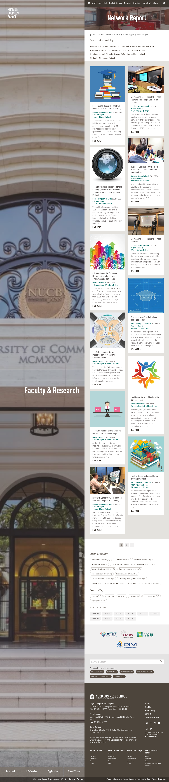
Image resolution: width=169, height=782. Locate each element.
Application (53, 771)
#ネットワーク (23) (98, 601)
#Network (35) (135, 596)
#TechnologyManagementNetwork (102, 58)
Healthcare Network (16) (142, 560)
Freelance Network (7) (145, 564)
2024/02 (119, 613)
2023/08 (95, 618)
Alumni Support (128, 35)
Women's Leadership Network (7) (103, 569)
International (147, 3)
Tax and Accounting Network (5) (102, 579)
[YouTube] (74, 779)
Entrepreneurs (117, 779)
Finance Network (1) (98, 583)
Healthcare (147, 779)
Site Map (148, 707)
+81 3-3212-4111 (100, 722)
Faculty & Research (115, 3)
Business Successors (129, 779)
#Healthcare (143, 50)
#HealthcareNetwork (97, 54)
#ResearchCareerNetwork (135, 54)
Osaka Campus (95, 727)
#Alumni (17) (96, 596)
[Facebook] (66, 779)
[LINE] (70, 779)
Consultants (162, 779)
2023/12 (142, 613)
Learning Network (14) (99, 564)
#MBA (123, 54)
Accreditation (93, 758)
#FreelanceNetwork (130, 50)
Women (154, 779)
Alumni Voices (74, 771)
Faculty (92, 763)
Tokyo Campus (95, 714)
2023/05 (119, 618)
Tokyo (34, 779)
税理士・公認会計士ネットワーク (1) (146, 583)
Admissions (136, 3)
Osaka (39, 779)
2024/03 (107, 613)
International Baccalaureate (153, 763)
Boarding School (131, 758)
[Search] (161, 661)
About (94, 3)
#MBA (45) (121, 596)
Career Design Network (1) (119, 583)
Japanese (56, 779)
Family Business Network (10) (122, 564)
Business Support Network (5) (126, 574)
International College (134, 750)
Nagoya (44, 779)
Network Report (142, 35)
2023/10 (154, 613)
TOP (93, 35)
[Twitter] (62, 779)
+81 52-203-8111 (100, 709)
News (91, 761)
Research (117, 35)
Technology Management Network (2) (132, 579)
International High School (151, 751)
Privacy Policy (150, 710)
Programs (127, 3)
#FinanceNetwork (115, 50)
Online (50, 779)
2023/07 (107, 618)
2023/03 (130, 618)
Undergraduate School (116, 750)
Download (10, 771)
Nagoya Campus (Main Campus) (102, 704)
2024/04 (95, 613)
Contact (148, 714)
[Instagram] (78, 779)
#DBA (152, 46)
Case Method (102, 3)
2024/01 (130, 613)
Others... (156, 3)
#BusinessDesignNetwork (99, 46)
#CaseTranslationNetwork (139, 46)
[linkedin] (82, 779)
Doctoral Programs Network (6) (130, 569)
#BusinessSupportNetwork (119, 46)
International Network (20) (100, 560)
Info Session (31, 771)
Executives (140, 779)
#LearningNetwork (113, 54)
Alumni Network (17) (121, 560)
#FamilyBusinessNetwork (99, 50)
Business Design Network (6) (101, 574)
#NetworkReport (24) (151, 596)
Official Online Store (152, 717)
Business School (96, 750)
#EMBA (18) (109, 596)
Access (147, 704)
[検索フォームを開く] (164, 3)
